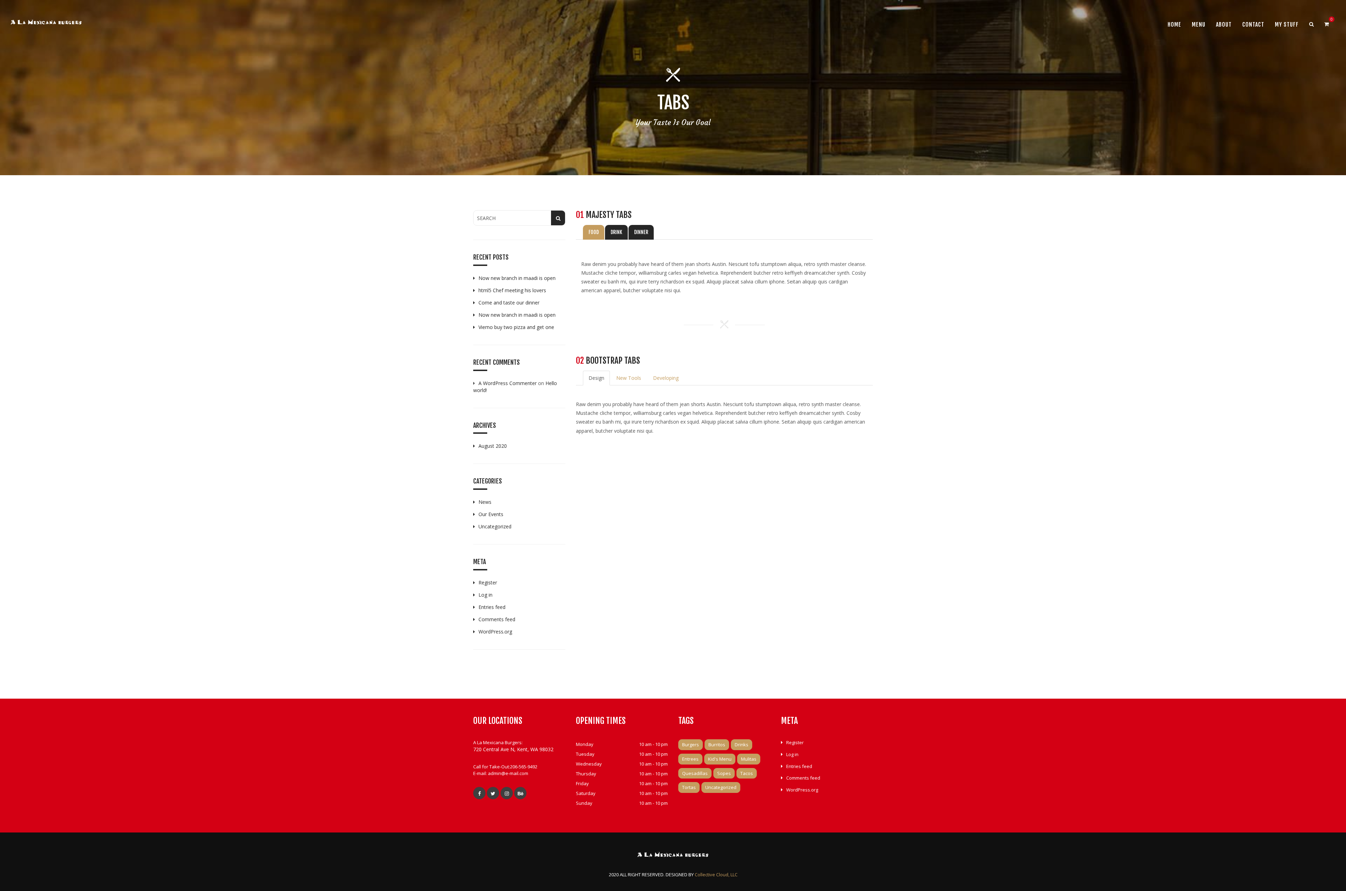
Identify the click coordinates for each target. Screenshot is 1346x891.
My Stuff (1287, 24)
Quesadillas (695, 773)
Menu (1198, 24)
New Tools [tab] (628, 378)
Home (1174, 24)
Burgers (690, 744)
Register (487, 582)
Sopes (724, 773)
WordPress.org (495, 631)
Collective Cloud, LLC (716, 874)
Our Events (490, 514)
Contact (1253, 24)
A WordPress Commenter (507, 383)
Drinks (741, 744)
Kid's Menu (720, 759)
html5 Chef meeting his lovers (512, 290)
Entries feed (491, 607)
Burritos (716, 744)
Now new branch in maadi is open (517, 278)
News (484, 502)
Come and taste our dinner (508, 302)
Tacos (746, 773)
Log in (485, 594)
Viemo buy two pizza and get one (516, 327)
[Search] (1311, 24)
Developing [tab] (666, 378)
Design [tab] (596, 378)
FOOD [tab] (594, 232)
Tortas (689, 787)
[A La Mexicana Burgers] (46, 23)
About (1224, 24)
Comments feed (496, 619)
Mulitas (748, 759)
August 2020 (492, 446)
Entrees (690, 759)
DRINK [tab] (616, 232)
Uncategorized (494, 526)
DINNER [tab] (641, 232)
